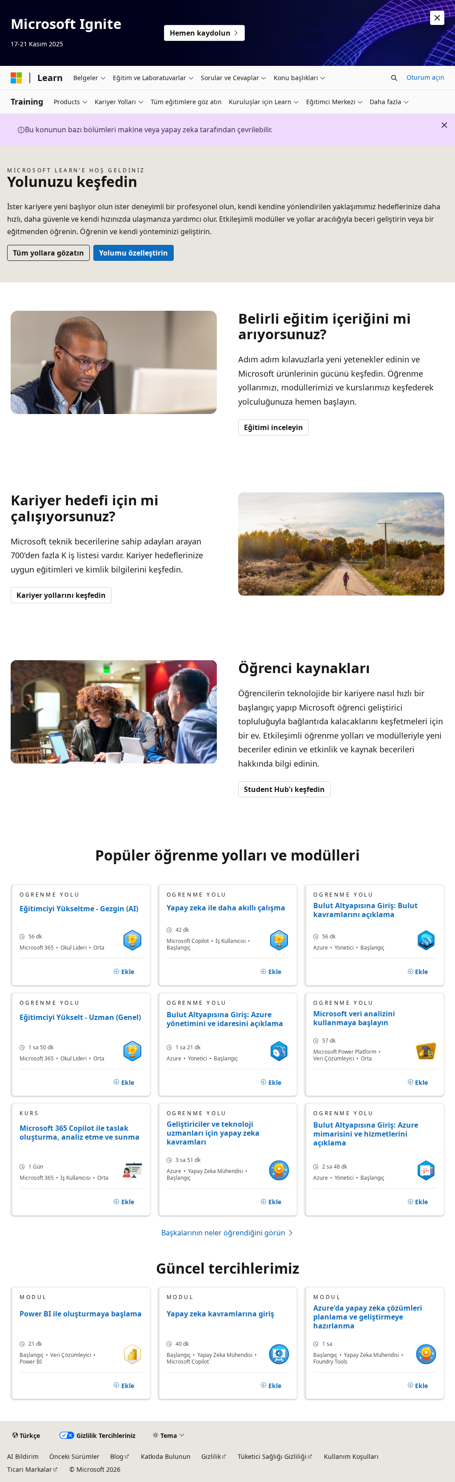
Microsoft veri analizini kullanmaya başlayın (354, 1018)
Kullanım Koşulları (351, 1456)
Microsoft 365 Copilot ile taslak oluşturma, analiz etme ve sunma (80, 1133)
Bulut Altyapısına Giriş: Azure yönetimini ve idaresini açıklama (225, 1019)
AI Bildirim (23, 1456)
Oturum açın (425, 77)
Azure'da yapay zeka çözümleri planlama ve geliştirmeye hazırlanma (367, 1316)
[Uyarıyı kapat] (437, 18)
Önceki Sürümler (74, 1456)
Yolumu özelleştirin (133, 253)
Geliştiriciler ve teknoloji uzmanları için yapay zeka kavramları (213, 1133)
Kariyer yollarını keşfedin (61, 595)
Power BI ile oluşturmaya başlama (81, 1314)
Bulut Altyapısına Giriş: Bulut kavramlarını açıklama (365, 910)
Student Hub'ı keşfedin (284, 789)
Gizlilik (211, 1456)
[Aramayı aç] (394, 78)
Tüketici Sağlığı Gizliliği (272, 1456)
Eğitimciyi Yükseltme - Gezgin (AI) (79, 909)
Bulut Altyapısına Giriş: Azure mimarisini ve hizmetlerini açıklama (365, 1134)
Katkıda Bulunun (166, 1456)
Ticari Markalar (29, 1469)
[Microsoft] (16, 78)
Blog (117, 1456)
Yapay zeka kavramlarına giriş (220, 1314)
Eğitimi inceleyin (273, 427)
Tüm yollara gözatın (48, 253)
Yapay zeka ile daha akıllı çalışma (226, 908)
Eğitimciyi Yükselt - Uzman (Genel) (80, 1017)
